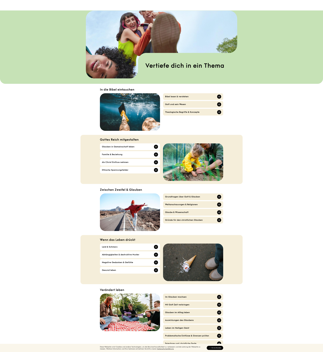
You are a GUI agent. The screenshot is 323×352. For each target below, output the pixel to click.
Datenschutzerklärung (165, 349)
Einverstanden (216, 348)
